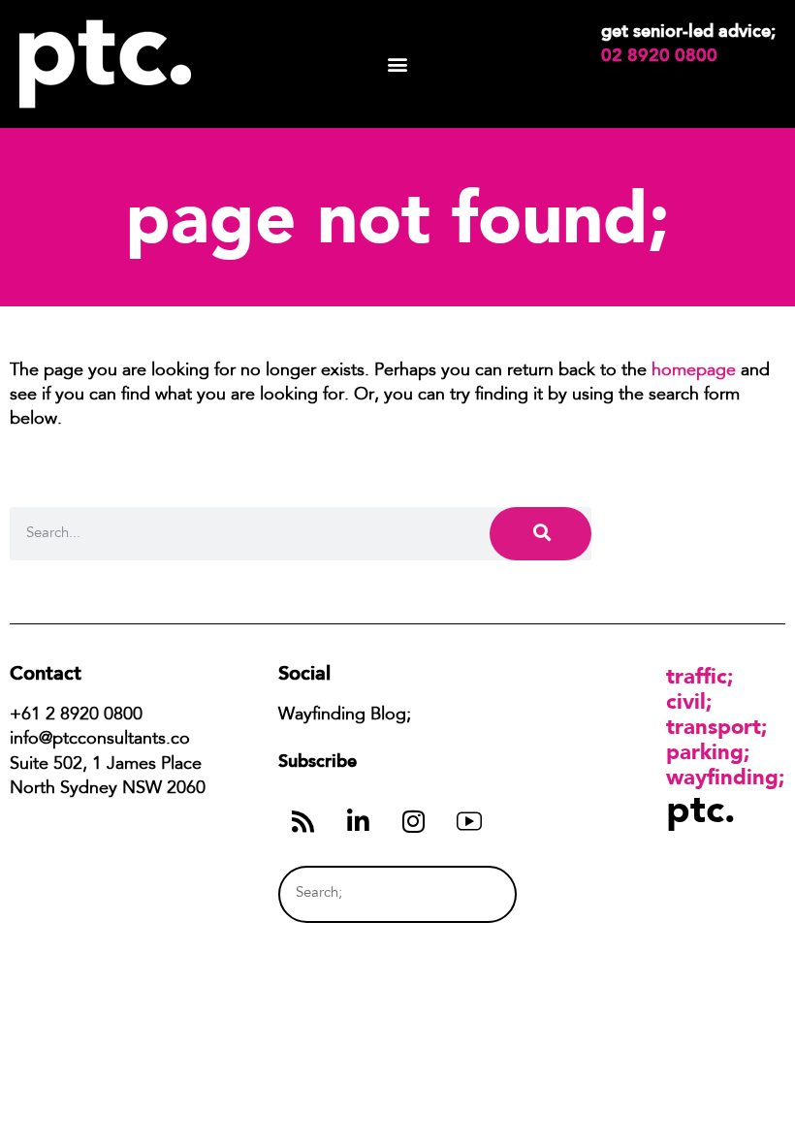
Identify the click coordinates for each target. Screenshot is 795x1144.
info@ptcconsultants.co (100, 739)
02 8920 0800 (659, 55)
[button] (398, 64)
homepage (694, 371)
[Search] (540, 533)
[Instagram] (414, 821)
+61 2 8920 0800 (76, 715)
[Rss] (303, 821)
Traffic (696, 675)
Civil (686, 701)
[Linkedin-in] (359, 821)
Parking (705, 751)
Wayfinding (722, 776)
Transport (713, 726)
